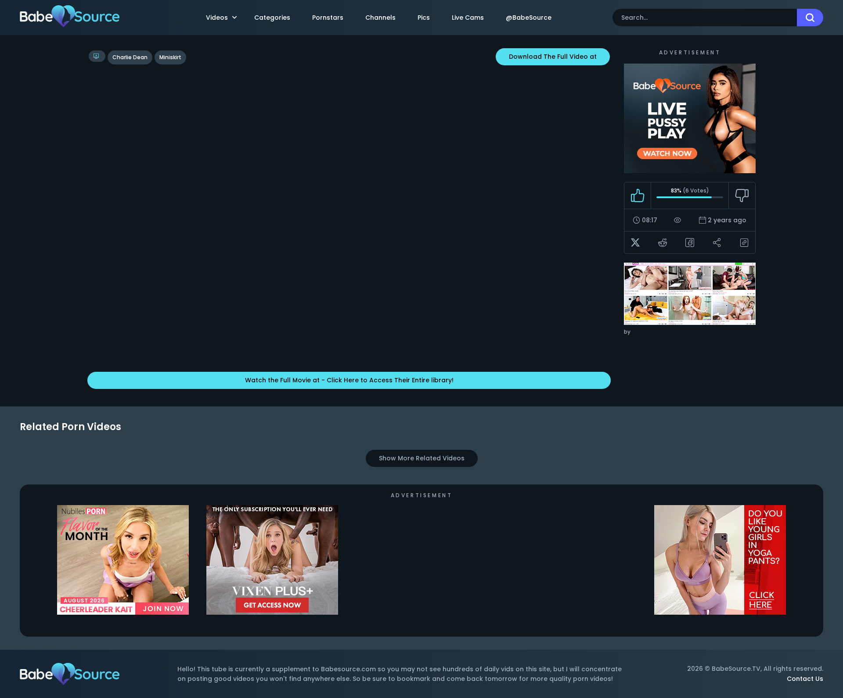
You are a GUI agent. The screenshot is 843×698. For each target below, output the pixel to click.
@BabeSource (528, 17)
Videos (217, 17)
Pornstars (327, 17)
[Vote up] (637, 195)
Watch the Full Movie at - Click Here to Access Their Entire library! (349, 380)
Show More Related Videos (422, 458)
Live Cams (468, 17)
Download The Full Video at (553, 56)
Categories (272, 17)
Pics (424, 17)
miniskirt (170, 57)
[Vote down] (741, 195)
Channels (380, 17)
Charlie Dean (130, 57)
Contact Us (805, 678)
